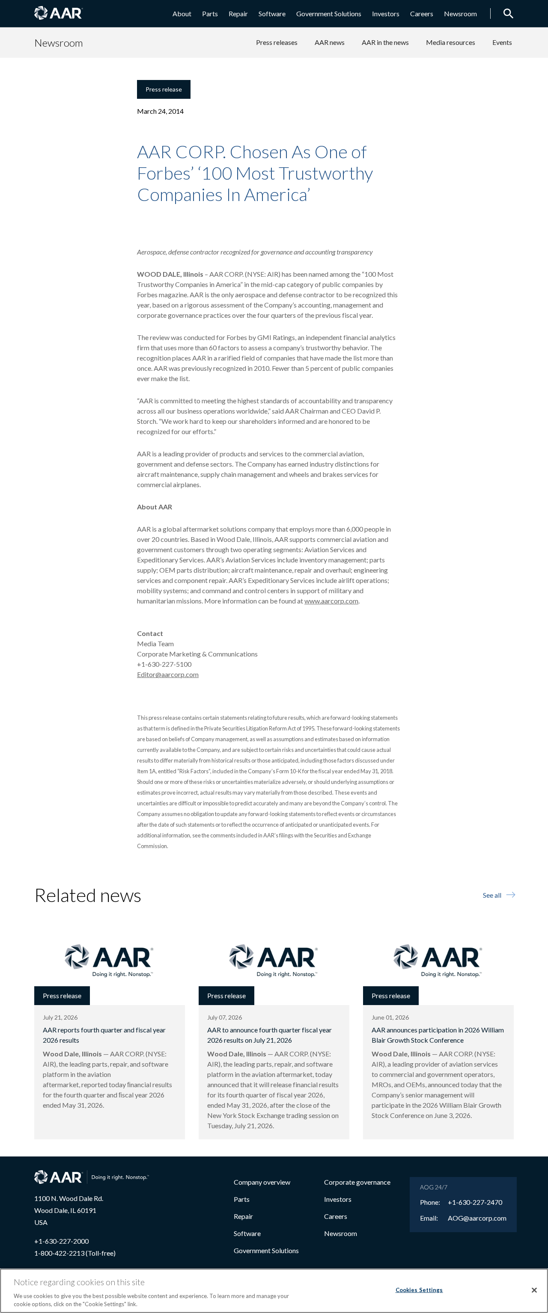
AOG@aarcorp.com (477, 1218)
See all (492, 895)
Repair (238, 13)
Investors (385, 13)
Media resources (450, 42)
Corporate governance (357, 1182)
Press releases (277, 42)
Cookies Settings (419, 1289)
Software (272, 13)
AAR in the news (385, 42)
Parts (210, 13)
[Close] (534, 1290)
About (182, 13)
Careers (421, 13)
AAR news (330, 42)
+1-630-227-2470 (475, 1202)
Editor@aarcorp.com (168, 674)
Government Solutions (328, 13)
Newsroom (460, 13)
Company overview (262, 1182)
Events (502, 42)
